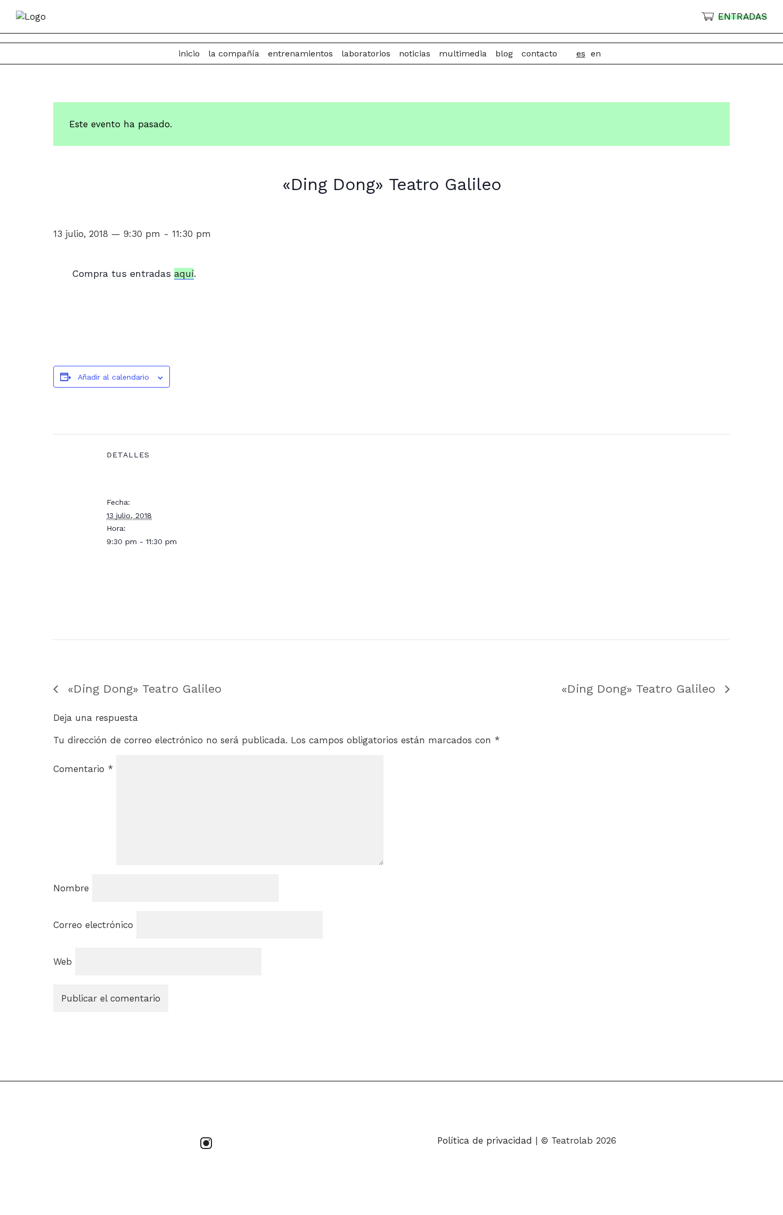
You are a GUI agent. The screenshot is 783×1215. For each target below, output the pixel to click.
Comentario (83, 769)
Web (62, 961)
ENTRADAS (742, 16)
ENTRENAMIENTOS (300, 53)
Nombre (71, 888)
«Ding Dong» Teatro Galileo (142, 688)
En (596, 53)
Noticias (414, 53)
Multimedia (463, 53)
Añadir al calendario (113, 377)
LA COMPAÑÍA (233, 53)
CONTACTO (539, 53)
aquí (184, 273)
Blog (504, 53)
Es (580, 53)
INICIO (189, 53)
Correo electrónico (93, 925)
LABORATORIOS (365, 53)
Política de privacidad (484, 1140)
